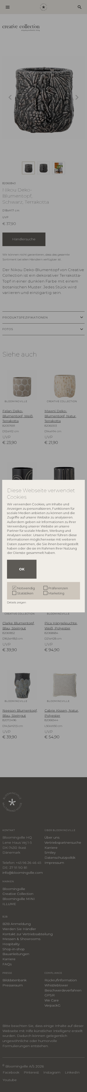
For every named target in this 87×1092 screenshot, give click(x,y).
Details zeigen (17, 602)
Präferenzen (58, 588)
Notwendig (26, 588)
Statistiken (25, 593)
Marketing (56, 593)
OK (21, 569)
